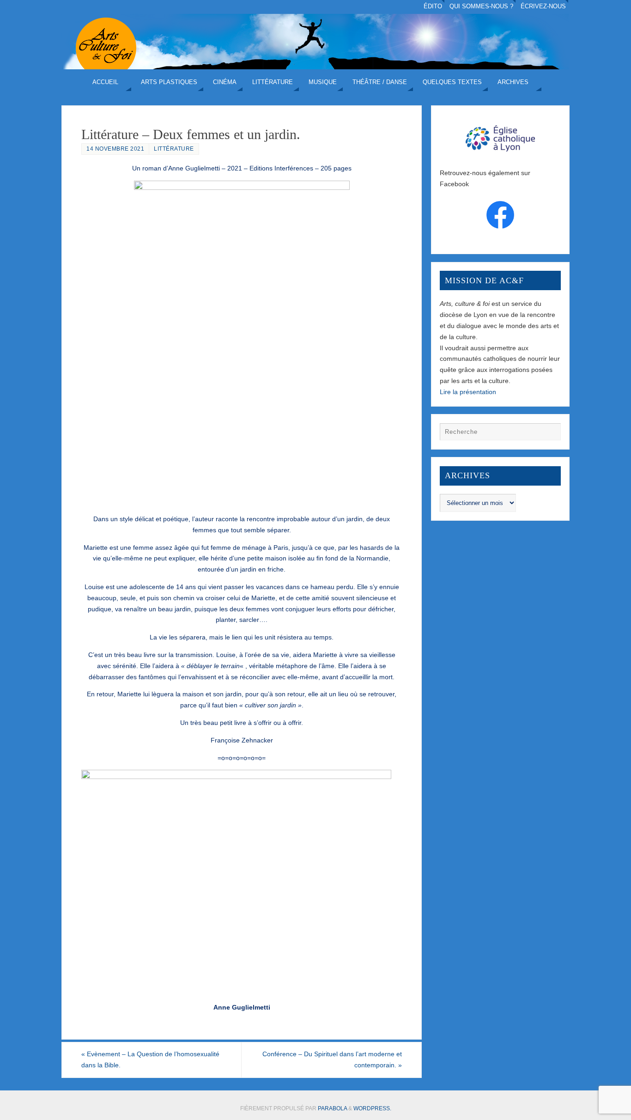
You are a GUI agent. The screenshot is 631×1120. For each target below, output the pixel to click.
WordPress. (372, 1108)
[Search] (549, 434)
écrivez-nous (543, 6)
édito (433, 6)
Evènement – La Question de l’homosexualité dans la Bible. (150, 1059)
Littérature (174, 149)
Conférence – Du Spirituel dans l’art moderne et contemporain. (332, 1059)
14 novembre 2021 (115, 149)
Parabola (332, 1108)
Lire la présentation (468, 392)
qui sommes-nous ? (481, 6)
